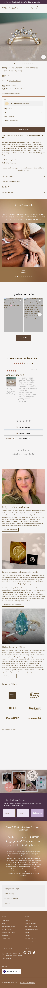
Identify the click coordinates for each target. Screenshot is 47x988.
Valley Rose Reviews (31, 926)
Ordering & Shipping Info (11, 181)
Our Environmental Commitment (13, 604)
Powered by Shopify (27, 983)
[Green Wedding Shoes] (34, 695)
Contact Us (5, 920)
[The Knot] (34, 708)
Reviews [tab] (8, 439)
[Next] (40, 314)
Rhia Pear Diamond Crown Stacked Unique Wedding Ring (11, 391)
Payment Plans (6, 929)
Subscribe (37, 813)
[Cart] (37, 7)
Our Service (6, 187)
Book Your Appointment (10, 529)
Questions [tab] (23, 439)
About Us (27, 920)
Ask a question (7, 192)
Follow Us (23, 338)
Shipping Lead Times (8, 932)
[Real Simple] (12, 718)
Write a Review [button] (24, 427)
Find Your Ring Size (8, 176)
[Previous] (7, 314)
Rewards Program (30, 941)
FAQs (3, 923)
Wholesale (5, 935)
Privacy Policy (6, 938)
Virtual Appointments (31, 929)
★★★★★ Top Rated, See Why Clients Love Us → (23, 2)
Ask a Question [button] (24, 433)
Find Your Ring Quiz (30, 938)
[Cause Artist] (34, 718)
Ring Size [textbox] (8, 108)
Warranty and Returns (8, 926)
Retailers (27, 935)
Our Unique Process (9, 676)
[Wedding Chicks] (12, 695)
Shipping (4, 93)
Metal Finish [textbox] (9, 116)
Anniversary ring (15, 374)
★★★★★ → (12, 81)
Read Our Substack (30, 923)
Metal (6, 99)
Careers (27, 932)
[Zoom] (43, 57)
